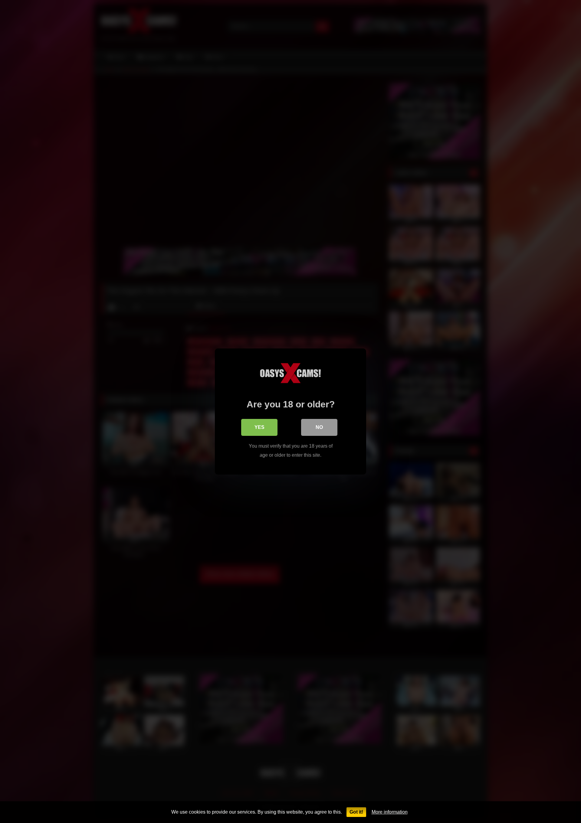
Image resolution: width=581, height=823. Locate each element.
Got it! (356, 812)
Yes (259, 427)
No (319, 427)
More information (390, 812)
